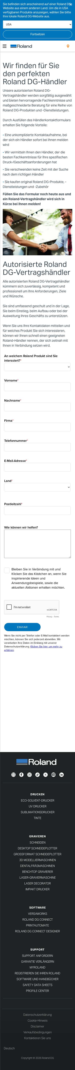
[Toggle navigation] (4, 46)
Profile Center (37, 991)
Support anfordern (37, 956)
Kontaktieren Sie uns (37, 1038)
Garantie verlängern (37, 962)
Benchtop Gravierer (37, 872)
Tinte (37, 818)
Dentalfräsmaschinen (37, 866)
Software (37, 907)
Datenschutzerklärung (37, 1015)
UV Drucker (37, 806)
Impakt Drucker (37, 889)
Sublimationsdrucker (37, 812)
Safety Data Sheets (37, 985)
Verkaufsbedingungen (37, 1032)
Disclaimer (37, 1026)
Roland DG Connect (37, 920)
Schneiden (38, 842)
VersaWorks (37, 914)
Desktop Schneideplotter (37, 848)
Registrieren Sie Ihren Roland (37, 973)
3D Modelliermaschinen (37, 860)
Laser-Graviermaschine (37, 878)
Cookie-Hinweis (38, 1021)
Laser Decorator (37, 883)
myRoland (37, 967)
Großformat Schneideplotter (37, 854)
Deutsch (9, 1048)
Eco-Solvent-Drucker (37, 800)
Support (37, 949)
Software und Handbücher (37, 979)
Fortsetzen (37, 34)
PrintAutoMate (37, 925)
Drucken (37, 794)
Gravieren (37, 836)
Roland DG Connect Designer (37, 931)
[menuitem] (68, 46)
